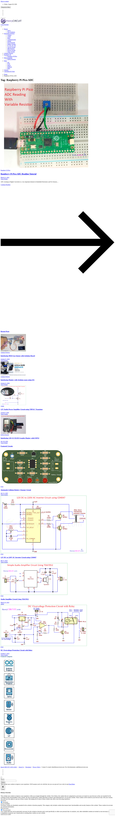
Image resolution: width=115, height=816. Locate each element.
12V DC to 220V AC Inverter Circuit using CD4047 (18, 557)
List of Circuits (11, 47)
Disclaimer (28, 767)
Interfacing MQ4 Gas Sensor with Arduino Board (18, 356)
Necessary (5, 802)
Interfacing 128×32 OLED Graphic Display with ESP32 (20, 438)
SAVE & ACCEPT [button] (6, 814)
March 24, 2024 (5, 602)
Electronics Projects (9, 33)
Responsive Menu (5, 7)
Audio (9, 36)
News (9, 30)
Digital (9, 41)
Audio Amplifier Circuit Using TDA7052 (15, 599)
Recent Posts (5, 331)
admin (2, 604)
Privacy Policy (36, 767)
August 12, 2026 (5, 383)
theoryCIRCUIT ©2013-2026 (9, 767)
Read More (72, 784)
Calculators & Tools (9, 71)
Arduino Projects (8, 53)
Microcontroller (8, 58)
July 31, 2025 (4, 493)
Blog (8, 68)
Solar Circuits (11, 51)
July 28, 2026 (4, 441)
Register (6, 24)
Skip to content (5, 1)
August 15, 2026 (5, 359)
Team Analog (4, 414)
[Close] (1, 777)
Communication (11, 39)
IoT (8, 62)
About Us (21, 767)
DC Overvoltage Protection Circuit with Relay (16, 650)
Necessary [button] (3, 800)
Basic (8, 38)
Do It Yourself (11, 42)
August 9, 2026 (5, 412)
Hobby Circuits (11, 44)
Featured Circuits (7, 446)
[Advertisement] (51, 316)
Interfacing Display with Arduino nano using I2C (18, 380)
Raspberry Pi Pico (12, 56)
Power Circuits (11, 50)
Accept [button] (67, 784)
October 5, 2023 (5, 653)
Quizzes (6, 70)
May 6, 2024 (4, 560)
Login (2, 24)
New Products (11, 32)
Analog (9, 35)
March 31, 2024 (5, 177)
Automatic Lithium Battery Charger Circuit (16, 490)
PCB (8, 64)
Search (2, 779)
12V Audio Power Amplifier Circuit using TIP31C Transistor (22, 409)
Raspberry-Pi (7, 55)
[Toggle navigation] (1, 26)
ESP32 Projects (11, 59)
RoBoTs (9, 67)
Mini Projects (10, 48)
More (5, 61)
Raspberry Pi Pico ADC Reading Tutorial (18, 174)
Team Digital (4, 179)
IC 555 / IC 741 (11, 45)
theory (9, 65)
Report (6, 29)
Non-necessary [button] (5, 808)
